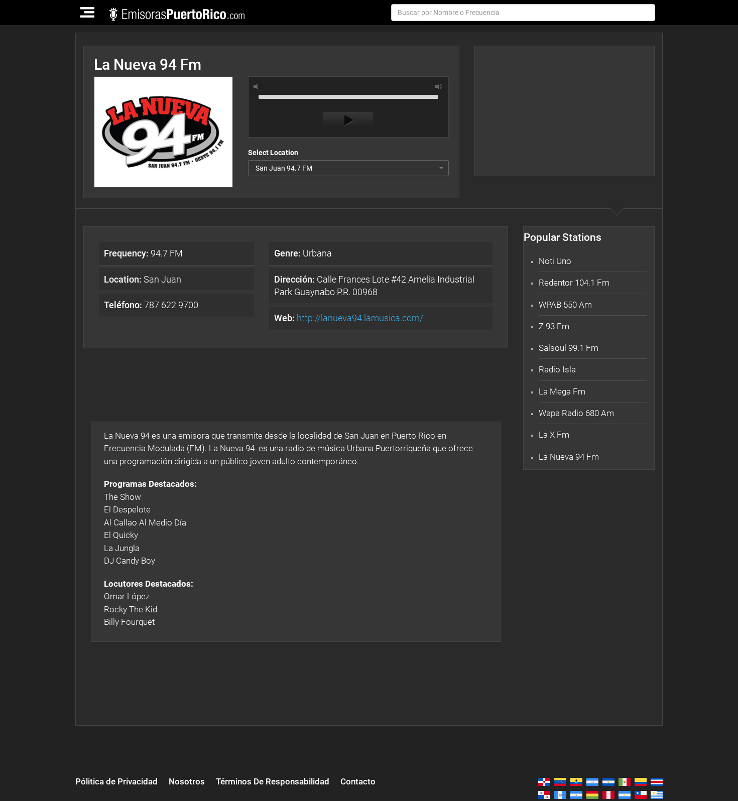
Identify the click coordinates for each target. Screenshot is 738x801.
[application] (348, 109)
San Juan (142, 279)
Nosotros (187, 781)
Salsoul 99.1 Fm (568, 348)
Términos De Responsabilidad (272, 781)
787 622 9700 (151, 305)
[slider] (348, 96)
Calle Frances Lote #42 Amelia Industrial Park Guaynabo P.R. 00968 (374, 286)
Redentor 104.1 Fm (574, 283)
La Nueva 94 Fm (569, 457)
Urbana (303, 253)
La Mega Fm (562, 391)
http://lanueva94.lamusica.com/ (360, 318)
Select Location (273, 153)
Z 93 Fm (554, 326)
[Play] (348, 120)
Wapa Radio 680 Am (576, 413)
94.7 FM (143, 253)
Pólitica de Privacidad (116, 781)
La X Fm (554, 435)
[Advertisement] (564, 111)
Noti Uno (555, 261)
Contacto (358, 781)
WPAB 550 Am (565, 305)
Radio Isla (557, 369)
